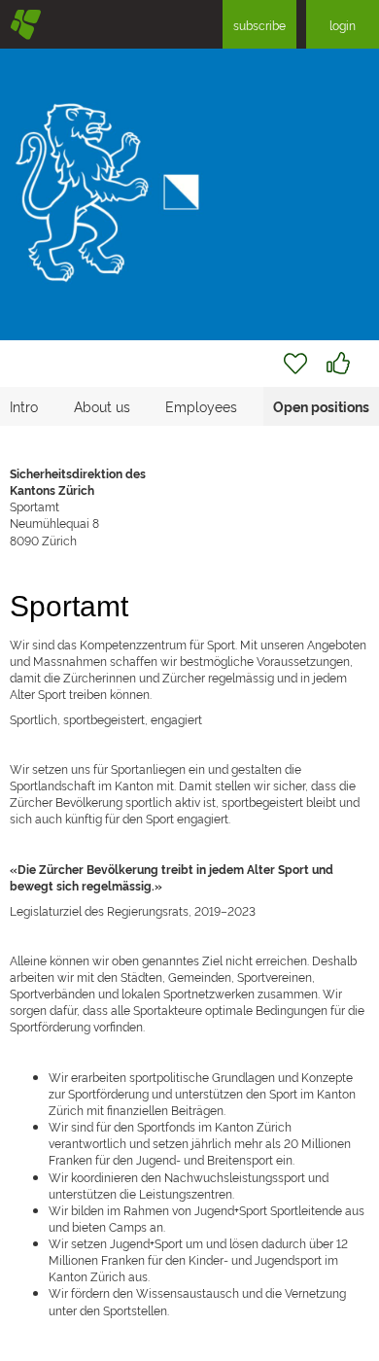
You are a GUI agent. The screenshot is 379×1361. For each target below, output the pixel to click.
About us (102, 406)
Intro (24, 406)
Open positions (321, 406)
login (342, 25)
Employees (201, 406)
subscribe (259, 25)
